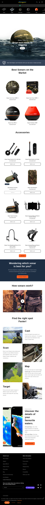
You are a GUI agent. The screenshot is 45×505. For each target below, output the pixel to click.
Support (4, 461)
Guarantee (25, 463)
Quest (4, 12)
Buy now (22, 48)
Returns (24, 469)
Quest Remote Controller (13, 187)
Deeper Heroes (6, 466)
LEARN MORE (30, 443)
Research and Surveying (8, 474)
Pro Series (28, 12)
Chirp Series (20, 12)
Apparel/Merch (6, 463)
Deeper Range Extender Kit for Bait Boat (13, 159)
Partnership (5, 469)
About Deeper (5, 458)
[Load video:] (22, 301)
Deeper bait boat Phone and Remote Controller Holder (32, 246)
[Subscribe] (22, 487)
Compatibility (25, 471)
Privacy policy (25, 461)
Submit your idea (26, 474)
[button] (2, 2)
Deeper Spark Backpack (32, 187)
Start (36, 12)
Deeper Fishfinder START (32, 122)
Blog (4, 471)
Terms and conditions (27, 458)
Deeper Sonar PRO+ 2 (12, 122)
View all (22, 255)
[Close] (43, 497)
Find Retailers (6, 477)
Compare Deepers (22, 276)
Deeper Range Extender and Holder (32, 159)
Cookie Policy (19, 500)
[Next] (42, 10)
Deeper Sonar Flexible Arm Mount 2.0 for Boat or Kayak (13, 246)
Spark (12, 12)
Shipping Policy (26, 466)
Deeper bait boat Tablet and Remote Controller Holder (32, 216)
